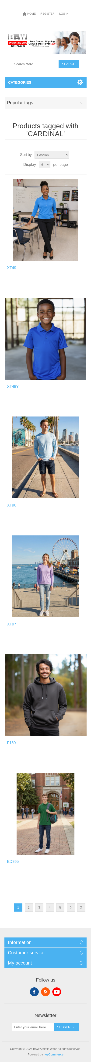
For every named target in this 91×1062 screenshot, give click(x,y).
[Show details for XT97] (46, 576)
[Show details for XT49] (46, 220)
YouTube (56, 991)
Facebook (34, 991)
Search (68, 64)
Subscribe (66, 1027)
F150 (11, 743)
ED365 (13, 861)
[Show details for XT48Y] (46, 339)
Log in (64, 13)
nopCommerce (53, 1054)
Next (71, 907)
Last (81, 907)
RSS (45, 991)
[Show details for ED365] (46, 814)
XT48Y (13, 386)
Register (47, 13)
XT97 (11, 624)
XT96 (11, 505)
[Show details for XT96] (46, 457)
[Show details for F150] (46, 695)
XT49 (11, 268)
